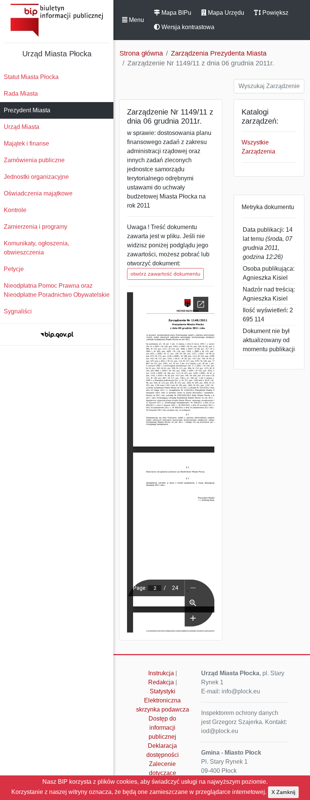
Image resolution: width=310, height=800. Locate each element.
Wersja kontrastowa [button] (187, 27)
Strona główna (141, 53)
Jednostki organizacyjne (36, 177)
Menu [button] (135, 20)
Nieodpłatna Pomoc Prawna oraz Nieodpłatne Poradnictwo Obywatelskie (57, 290)
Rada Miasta (21, 93)
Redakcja (161, 682)
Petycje (14, 269)
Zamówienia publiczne (34, 160)
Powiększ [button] (274, 12)
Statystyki (162, 691)
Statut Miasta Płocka (31, 77)
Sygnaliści (18, 311)
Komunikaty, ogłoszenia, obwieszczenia (36, 248)
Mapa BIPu (175, 12)
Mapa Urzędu (225, 12)
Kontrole (15, 210)
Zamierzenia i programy (35, 226)
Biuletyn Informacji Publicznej (57, 20)
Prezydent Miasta (27, 110)
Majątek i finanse (26, 143)
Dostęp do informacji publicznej (162, 727)
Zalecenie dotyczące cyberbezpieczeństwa (164, 773)
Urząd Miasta (21, 127)
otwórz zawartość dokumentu (165, 274)
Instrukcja (161, 673)
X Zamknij (283, 792)
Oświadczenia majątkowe (38, 193)
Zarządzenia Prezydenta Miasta (219, 53)
